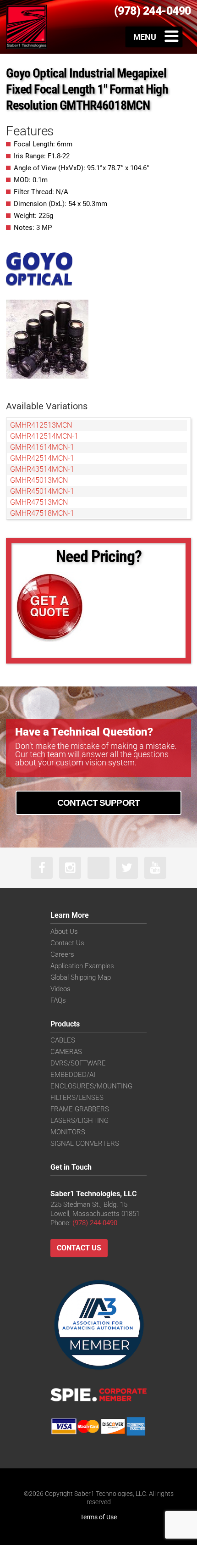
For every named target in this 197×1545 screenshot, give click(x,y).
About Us (64, 931)
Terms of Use (98, 1517)
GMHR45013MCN (39, 480)
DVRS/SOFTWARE (78, 1063)
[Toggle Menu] (154, 36)
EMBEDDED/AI (72, 1075)
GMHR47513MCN (39, 502)
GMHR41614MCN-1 (42, 447)
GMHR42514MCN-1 (42, 458)
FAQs (58, 1000)
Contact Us (67, 943)
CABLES (62, 1040)
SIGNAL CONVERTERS (84, 1143)
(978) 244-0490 (94, 1223)
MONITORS (67, 1132)
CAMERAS (66, 1052)
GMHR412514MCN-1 (44, 436)
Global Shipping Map (80, 977)
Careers (62, 954)
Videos (60, 989)
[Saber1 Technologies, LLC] (26, 26)
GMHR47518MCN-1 (42, 513)
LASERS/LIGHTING (79, 1120)
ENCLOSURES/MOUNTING (91, 1086)
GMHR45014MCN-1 (42, 491)
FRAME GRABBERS (79, 1109)
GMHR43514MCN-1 (42, 469)
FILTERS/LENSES (77, 1097)
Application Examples (82, 966)
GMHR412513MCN (41, 425)
